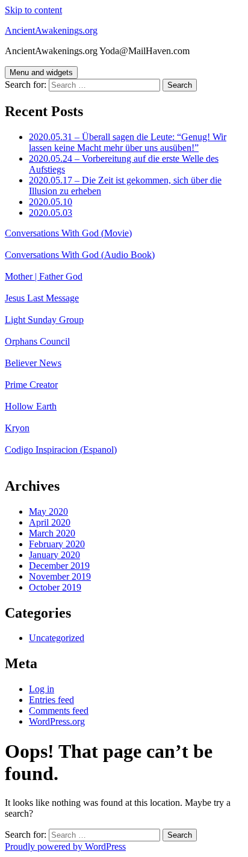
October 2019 (55, 587)
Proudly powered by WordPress (65, 846)
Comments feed (58, 710)
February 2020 (57, 544)
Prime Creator (31, 384)
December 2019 (59, 566)
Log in (41, 689)
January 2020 (54, 555)
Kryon (17, 428)
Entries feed (51, 700)
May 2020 (48, 511)
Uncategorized (56, 638)
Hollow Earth (31, 406)
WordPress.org (57, 721)
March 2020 (52, 533)
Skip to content (33, 10)
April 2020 (49, 522)
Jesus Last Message (42, 298)
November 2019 (60, 576)
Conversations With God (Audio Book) (80, 255)
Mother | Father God (43, 276)
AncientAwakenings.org (51, 30)
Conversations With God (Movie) (68, 233)
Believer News (33, 363)
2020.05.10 (50, 202)
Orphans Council (37, 341)
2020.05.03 (50, 212)
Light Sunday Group (44, 320)
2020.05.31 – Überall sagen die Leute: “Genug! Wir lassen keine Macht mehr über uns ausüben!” (127, 142)
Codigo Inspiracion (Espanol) (61, 449)
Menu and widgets (41, 72)
